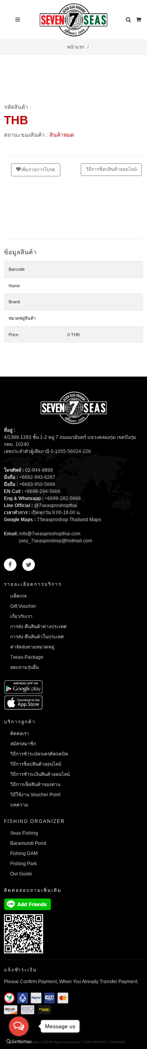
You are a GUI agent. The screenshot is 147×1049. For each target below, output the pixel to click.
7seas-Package (27, 657)
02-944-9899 (39, 470)
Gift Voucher (23, 606)
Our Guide (21, 874)
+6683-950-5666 (37, 484)
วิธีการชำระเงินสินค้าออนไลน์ (40, 774)
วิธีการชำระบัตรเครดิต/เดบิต (39, 754)
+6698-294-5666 (42, 491)
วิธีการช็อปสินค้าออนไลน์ (111, 169)
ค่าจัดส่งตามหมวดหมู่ (32, 647)
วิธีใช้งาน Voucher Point (35, 794)
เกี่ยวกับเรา (21, 616)
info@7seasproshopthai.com (49, 533)
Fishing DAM (24, 853)
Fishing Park (23, 863)
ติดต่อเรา (19, 733)
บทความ (19, 805)
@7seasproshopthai (55, 505)
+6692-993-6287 (37, 477)
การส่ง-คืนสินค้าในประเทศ (37, 637)
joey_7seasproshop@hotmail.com (55, 541)
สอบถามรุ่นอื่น (24, 667)
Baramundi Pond (28, 843)
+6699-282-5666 (63, 498)
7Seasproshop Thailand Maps (69, 519)
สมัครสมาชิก (23, 743)
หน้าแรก (75, 47)
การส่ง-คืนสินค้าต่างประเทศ (38, 626)
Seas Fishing (24, 833)
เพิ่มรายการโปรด (38, 169)
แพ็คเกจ (18, 596)
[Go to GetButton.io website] (18, 1041)
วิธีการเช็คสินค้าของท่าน (35, 784)
